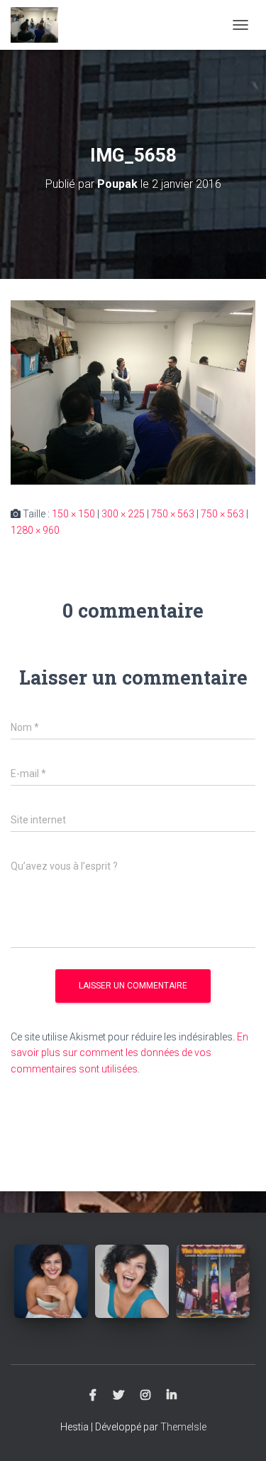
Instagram (145, 1395)
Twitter (118, 1395)
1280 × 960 (35, 530)
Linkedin (172, 1395)
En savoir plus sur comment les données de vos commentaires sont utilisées (129, 1053)
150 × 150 (73, 513)
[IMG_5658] (133, 391)
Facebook (93, 1395)
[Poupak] (40, 25)
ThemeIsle (183, 1427)
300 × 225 (123, 513)
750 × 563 (172, 513)
